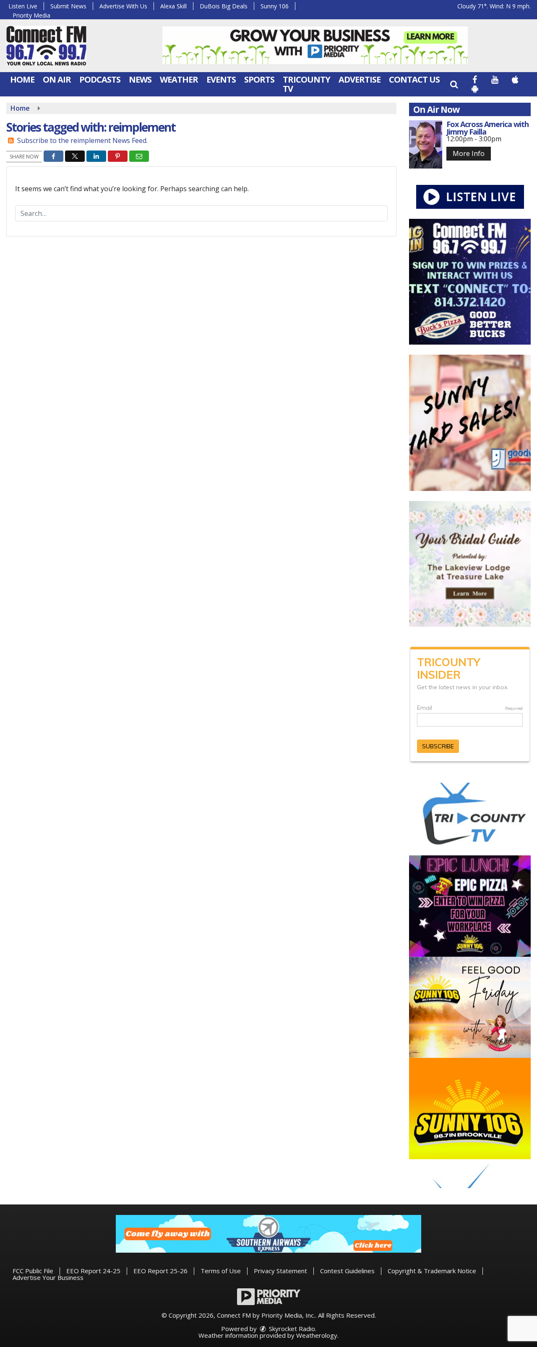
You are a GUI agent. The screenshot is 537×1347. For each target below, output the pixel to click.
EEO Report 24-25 (93, 1271)
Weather (179, 79)
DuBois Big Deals (224, 6)
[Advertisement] (315, 45)
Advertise (360, 79)
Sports (259, 79)
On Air (57, 79)
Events (221, 79)
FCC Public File (33, 1271)
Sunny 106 (275, 6)
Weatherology (316, 1335)
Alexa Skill (173, 6)
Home (22, 79)
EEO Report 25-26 (160, 1271)
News (140, 79)
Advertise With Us (123, 6)
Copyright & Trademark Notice (432, 1271)
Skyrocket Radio (291, 1328)
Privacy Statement (280, 1271)
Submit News (68, 6)
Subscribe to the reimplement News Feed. (82, 140)
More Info (469, 153)
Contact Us (414, 79)
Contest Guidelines (347, 1271)
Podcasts (99, 79)
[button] (454, 84)
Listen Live (22, 6)
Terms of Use (221, 1271)
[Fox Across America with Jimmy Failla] (425, 144)
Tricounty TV (306, 84)
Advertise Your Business (48, 1277)
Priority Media (31, 15)
